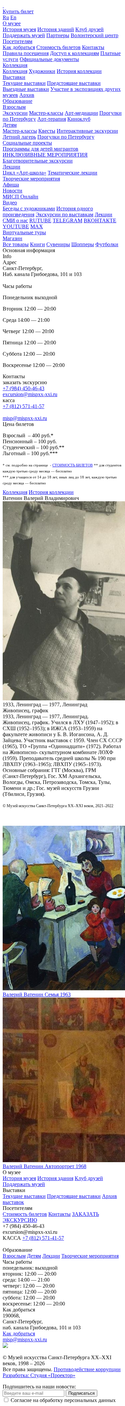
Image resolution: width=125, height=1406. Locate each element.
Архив (26, 95)
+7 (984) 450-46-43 (23, 388)
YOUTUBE (16, 226)
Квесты (46, 131)
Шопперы (82, 244)
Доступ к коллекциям (74, 53)
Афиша (11, 184)
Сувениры (58, 244)
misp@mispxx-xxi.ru (25, 418)
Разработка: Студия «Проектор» (39, 1375)
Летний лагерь (19, 137)
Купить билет (18, 11)
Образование (17, 101)
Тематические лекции (72, 173)
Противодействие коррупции (87, 1369)
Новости (12, 190)
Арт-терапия (51, 119)
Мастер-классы (46, 113)
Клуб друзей (89, 29)
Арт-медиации (81, 113)
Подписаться (81, 1393)
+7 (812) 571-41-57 (23, 406)
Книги (37, 244)
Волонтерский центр (94, 35)
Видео (10, 202)
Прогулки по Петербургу (65, 137)
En (13, 17)
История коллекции (79, 71)
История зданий (55, 29)
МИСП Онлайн (20, 196)
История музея (19, 29)
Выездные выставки (26, 89)
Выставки (14, 77)
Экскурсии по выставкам (64, 214)
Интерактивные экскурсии (87, 131)
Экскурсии (15, 113)
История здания (55, 1178)
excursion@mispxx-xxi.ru (30, 394)
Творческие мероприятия (31, 178)
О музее (12, 23)
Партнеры (57, 35)
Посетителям (17, 41)
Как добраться (19, 47)
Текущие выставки (24, 83)
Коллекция (15, 65)
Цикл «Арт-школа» (24, 173)
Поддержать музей (24, 35)
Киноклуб (78, 119)
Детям (10, 125)
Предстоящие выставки (74, 83)
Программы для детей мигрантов (40, 149)
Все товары (16, 244)
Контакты (93, 47)
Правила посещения (26, 53)
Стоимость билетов (58, 47)
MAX (36, 226)
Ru (6, 17)
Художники (42, 71)
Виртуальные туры (24, 232)
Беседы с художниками (29, 208)
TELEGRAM (67, 220)
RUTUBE (40, 220)
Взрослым (14, 107)
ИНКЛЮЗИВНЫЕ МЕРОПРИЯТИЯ (45, 155)
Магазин (12, 238)
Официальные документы (49, 59)
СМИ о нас (15, 220)
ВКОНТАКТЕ (100, 220)
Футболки (106, 244)
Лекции (11, 167)
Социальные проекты (27, 143)
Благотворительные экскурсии (38, 161)
